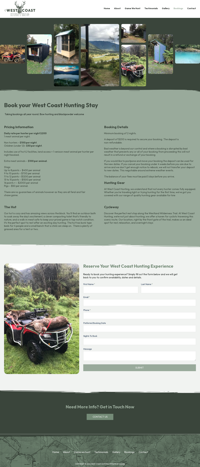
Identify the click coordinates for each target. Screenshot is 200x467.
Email (86, 297)
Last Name (147, 284)
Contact (191, 8)
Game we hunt (82, 452)
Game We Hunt (132, 8)
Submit (139, 367)
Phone (87, 310)
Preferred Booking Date (94, 323)
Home (107, 8)
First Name (89, 284)
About (117, 8)
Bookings (178, 8)
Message (87, 349)
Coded (122, 464)
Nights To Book (90, 336)
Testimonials (151, 8)
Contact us (100, 416)
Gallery (166, 8)
